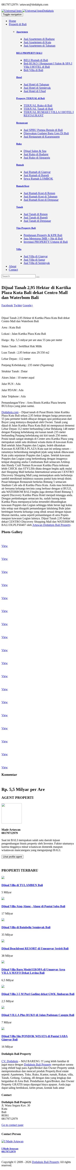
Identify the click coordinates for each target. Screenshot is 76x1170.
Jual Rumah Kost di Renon (39, 193)
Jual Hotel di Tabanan (36, 84)
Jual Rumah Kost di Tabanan (40, 196)
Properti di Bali (18, 24)
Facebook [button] (7, 305)
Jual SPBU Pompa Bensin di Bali (43, 130)
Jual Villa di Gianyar (36, 256)
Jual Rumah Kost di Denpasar (41, 199)
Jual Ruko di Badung (36, 154)
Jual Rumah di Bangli (36, 175)
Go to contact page (12, 1125)
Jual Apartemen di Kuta (37, 42)
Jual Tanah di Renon (36, 214)
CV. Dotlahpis (9, 1061)
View (4, 546)
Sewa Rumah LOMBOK (38, 178)
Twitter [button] (18, 305)
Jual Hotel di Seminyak (37, 87)
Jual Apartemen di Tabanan (39, 45)
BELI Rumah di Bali (36, 60)
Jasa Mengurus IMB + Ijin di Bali (43, 238)
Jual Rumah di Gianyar (37, 172)
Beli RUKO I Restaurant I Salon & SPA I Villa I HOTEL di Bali (48, 65)
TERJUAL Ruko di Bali (38, 105)
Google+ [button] (28, 305)
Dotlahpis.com (9, 412)
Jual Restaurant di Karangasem (42, 136)
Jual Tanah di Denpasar (37, 220)
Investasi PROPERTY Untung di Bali (46, 241)
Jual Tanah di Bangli (36, 217)
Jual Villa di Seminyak (37, 263)
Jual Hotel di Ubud (35, 91)
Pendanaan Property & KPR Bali (43, 235)
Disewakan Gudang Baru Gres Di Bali (46, 133)
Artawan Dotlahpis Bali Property (51, 525)
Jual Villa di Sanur (34, 259)
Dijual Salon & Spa (35, 151)
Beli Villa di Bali (33, 70)
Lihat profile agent (12, 856)
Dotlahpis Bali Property (37, 1064)
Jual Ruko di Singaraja (37, 157)
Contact (13, 269)
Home (12, 20)
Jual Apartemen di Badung (39, 39)
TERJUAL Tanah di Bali (38, 108)
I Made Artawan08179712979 (9, 1150)
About (12, 266)
